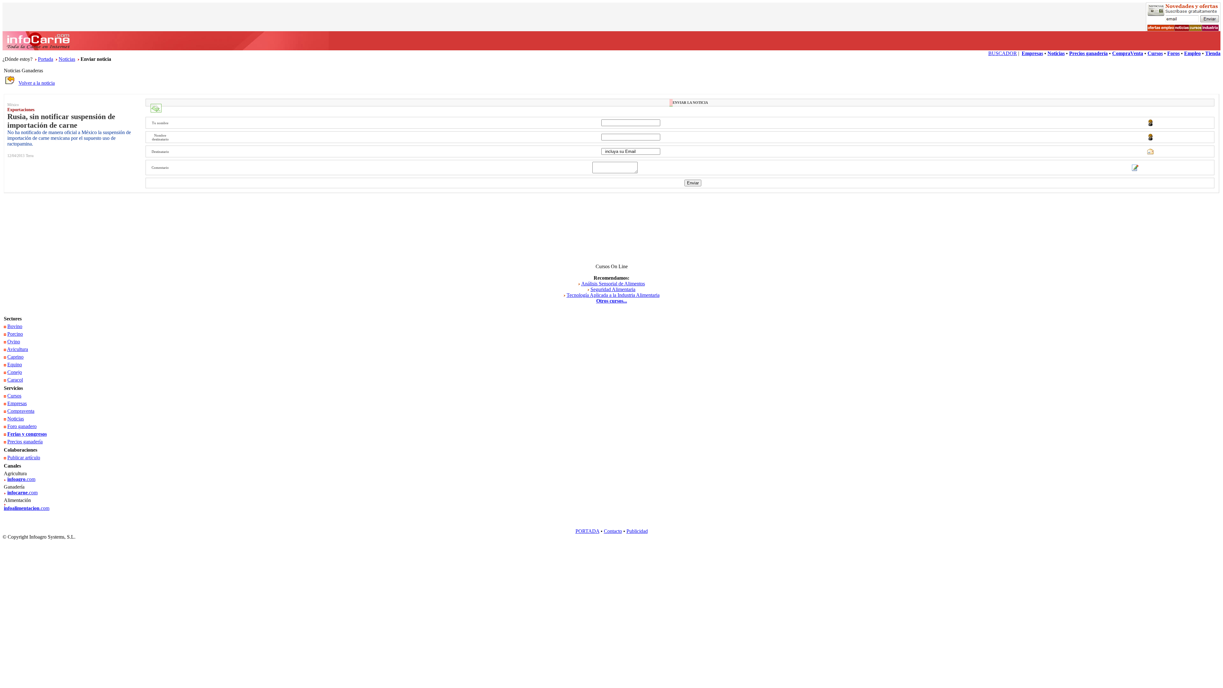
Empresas (17, 403)
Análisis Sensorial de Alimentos (613, 283)
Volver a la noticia (36, 83)
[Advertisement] (611, 226)
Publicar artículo (23, 457)
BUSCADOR (1002, 53)
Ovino (13, 341)
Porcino (15, 334)
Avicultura (17, 349)
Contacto (613, 531)
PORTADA (587, 531)
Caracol (15, 380)
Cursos (14, 395)
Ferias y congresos (27, 434)
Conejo (14, 372)
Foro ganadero (22, 426)
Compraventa (20, 411)
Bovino (14, 326)
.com (21, 479)
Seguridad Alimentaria (612, 289)
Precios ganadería (25, 441)
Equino (14, 364)
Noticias (67, 59)
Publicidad (637, 531)
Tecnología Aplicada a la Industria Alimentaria (613, 295)
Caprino (15, 357)
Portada (45, 59)
